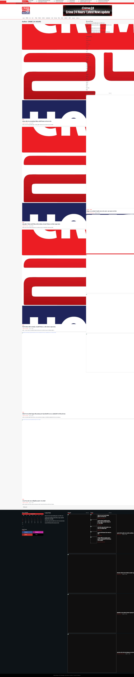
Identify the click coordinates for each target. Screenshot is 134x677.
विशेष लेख (87, 88)
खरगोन (87, 59)
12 (28, 519)
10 (22, 519)
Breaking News (88, 40)
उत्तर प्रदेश (87, 57)
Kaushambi (88, 44)
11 (25, 519)
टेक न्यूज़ (55, 18)
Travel (87, 49)
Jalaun (87, 42)
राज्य (32, 18)
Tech (87, 47)
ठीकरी (87, 63)
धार (86, 72)
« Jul (23, 526)
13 (31, 519)
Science (87, 46)
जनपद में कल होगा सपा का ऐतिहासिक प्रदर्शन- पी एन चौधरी (33, 501)
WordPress (78, 675)
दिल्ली (87, 65)
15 (37, 519)
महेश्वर (87, 82)
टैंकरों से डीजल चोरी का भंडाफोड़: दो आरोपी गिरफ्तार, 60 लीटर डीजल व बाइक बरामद (38, 327)
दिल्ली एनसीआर (88, 67)
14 (34, 519)
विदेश (36, 18)
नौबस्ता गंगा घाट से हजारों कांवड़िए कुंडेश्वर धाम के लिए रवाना (95, 23)
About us (77, 18)
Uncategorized (88, 53)
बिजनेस (39, 18)
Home (24, 18)
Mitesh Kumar (119, 534)
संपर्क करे (65, 18)
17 (22, 521)
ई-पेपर (62, 18)
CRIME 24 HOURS (25, 123)
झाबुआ (87, 61)
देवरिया (23, 119)
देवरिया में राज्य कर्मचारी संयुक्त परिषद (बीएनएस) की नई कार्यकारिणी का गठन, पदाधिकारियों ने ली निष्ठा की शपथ (43, 414)
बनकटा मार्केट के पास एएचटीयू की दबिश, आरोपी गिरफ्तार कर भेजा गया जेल (36, 121)
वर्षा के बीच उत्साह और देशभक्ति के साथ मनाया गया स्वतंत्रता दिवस (96, 28)
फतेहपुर (87, 74)
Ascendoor (71, 675)
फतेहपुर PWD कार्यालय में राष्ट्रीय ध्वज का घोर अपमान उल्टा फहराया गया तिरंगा (101, 211)
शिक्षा (59, 18)
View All (110, 93)
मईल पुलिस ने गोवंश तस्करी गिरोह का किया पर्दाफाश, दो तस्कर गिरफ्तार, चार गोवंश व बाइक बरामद (41, 224)
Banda (87, 38)
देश (30, 18)
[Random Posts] (109, 18)
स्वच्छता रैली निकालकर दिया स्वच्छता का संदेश (93, 30)
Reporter (73, 18)
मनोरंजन (43, 18)
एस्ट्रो (52, 18)
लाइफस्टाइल (48, 18)
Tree (87, 51)
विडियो (27, 18)
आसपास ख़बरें (88, 55)
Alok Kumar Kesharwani (90, 212)
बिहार (87, 78)
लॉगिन (70, 18)
